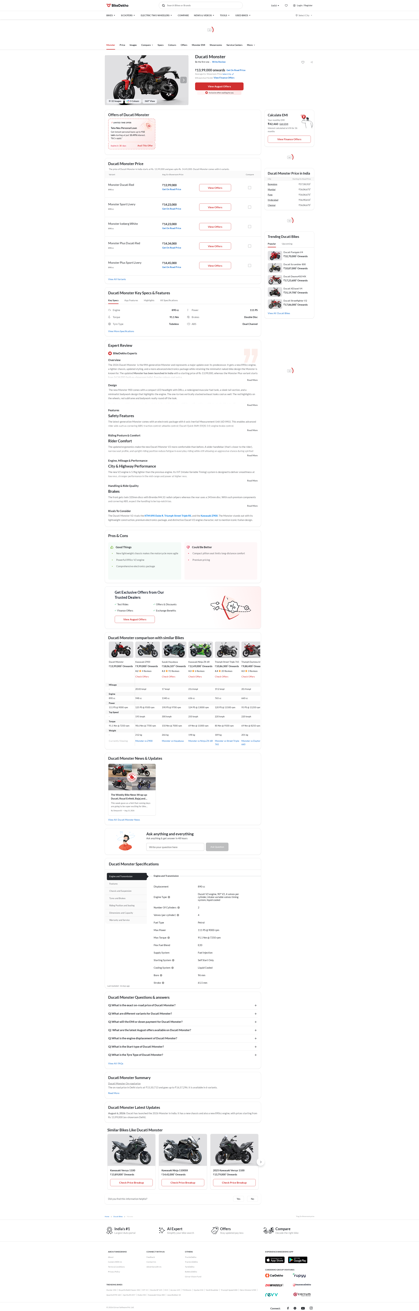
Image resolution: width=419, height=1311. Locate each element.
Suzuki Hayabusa (170, 662)
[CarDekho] (274, 1275)
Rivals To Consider (119, 511)
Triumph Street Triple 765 (227, 662)
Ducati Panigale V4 (293, 252)
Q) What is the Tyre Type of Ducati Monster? (135, 1054)
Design (112, 385)
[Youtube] (303, 1308)
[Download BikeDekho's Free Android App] (297, 1259)
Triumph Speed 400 (229, 1290)
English (274, 5)
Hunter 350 (111, 1290)
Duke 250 (141, 1295)
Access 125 (175, 1290)
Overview (114, 360)
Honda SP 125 (156, 1290)
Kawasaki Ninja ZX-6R (199, 662)
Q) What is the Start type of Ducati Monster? (136, 1046)
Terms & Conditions (116, 1267)
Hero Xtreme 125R (248, 1290)
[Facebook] (288, 1308)
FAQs (120, 1063)
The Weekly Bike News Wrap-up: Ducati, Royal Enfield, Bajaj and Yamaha (129, 796)
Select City (304, 15)
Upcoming (287, 243)
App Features (131, 300)
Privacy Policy (114, 1271)
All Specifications (169, 300)
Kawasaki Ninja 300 (156, 1295)
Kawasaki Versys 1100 (122, 1170)
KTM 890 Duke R (154, 515)
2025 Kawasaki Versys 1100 (229, 1170)
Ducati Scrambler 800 (294, 264)
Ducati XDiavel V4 (292, 288)
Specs (161, 45)
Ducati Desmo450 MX (294, 276)
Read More (252, 380)
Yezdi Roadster (212, 1290)
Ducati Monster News (129, 819)
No (252, 1198)
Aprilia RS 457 (129, 1295)
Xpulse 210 (198, 1290)
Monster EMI (198, 45)
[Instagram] (311, 1308)
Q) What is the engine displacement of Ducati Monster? (142, 1038)
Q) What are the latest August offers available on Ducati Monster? (149, 1030)
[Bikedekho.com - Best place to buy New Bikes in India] (117, 5)
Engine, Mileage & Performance (127, 460)
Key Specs (113, 300)
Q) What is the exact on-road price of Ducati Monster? (141, 1005)
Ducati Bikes (283, 313)
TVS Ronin (186, 1290)
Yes (238, 1198)
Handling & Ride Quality (123, 485)
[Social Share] (311, 62)
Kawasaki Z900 (209, 515)
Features (113, 410)
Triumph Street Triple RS (177, 515)
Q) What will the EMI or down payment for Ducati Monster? (145, 1021)
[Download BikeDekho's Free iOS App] (275, 1259)
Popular (272, 243)
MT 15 (145, 1290)
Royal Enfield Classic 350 (129, 1290)
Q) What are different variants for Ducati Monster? (140, 1013)
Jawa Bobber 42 (174, 1295)
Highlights (149, 300)
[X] (295, 1308)
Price (122, 45)
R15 (166, 1290)
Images (133, 45)
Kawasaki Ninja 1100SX (175, 1170)
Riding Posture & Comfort (124, 435)
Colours (172, 45)
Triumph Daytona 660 (251, 662)
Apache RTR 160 (113, 1295)
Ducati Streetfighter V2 (295, 300)
